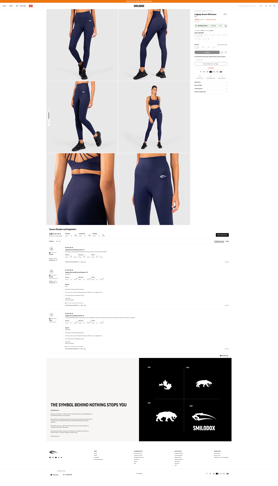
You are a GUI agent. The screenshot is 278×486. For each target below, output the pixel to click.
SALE (30, 6)
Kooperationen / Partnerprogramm (221, 457)
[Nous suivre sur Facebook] (50, 457)
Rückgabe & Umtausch (139, 457)
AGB (176, 465)
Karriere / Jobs (217, 455)
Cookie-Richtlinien (178, 455)
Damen (11, 5)
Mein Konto (136, 459)
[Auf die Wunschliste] (225, 52)
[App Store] (55, 474)
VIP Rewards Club (138, 453)
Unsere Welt (23, 5)
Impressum (177, 463)
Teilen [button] (85, 261)
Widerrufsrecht (178, 457)
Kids (17, 6)
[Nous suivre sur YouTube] (56, 457)
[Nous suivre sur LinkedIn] (62, 457)
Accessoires (96, 457)
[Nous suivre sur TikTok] (59, 457)
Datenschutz (177, 461)
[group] (56, 234)
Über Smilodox (217, 453)
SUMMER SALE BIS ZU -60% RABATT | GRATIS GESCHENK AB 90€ (139, 1)
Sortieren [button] (51, 241)
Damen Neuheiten (197, 10)
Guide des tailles (223, 44)
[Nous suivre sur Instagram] (53, 457)
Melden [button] (82, 261)
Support (135, 461)
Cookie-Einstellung (179, 453)
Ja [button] (79, 261)
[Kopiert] (225, 26)
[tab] (219, 241)
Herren (4, 5)
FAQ (135, 463)
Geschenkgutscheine (98, 459)
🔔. (222, 52)
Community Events (138, 455)
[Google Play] (67, 474)
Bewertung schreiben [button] (222, 234)
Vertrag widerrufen (179, 459)
